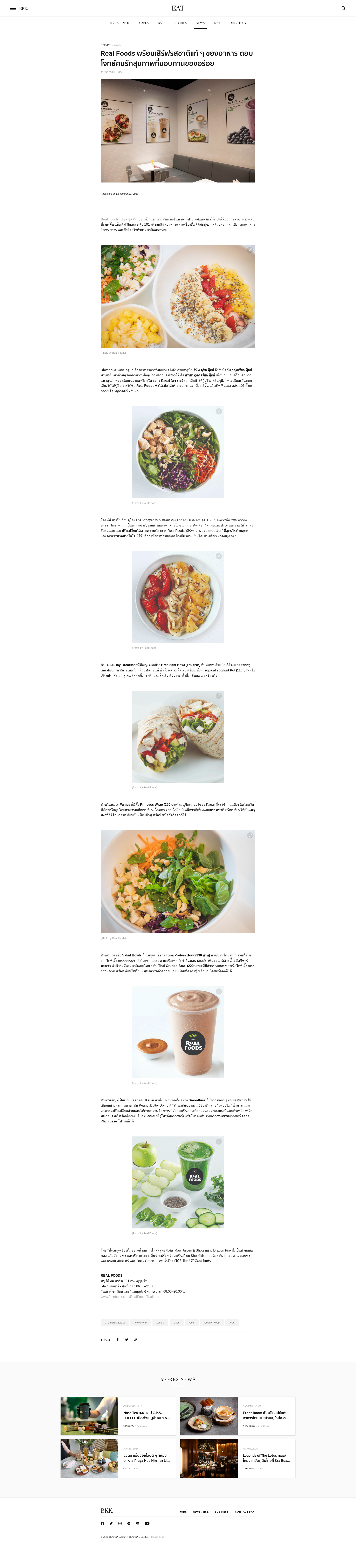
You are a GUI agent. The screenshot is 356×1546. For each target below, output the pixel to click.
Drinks (160, 1322)
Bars (161, 23)
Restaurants (120, 23)
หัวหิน (136, 1468)
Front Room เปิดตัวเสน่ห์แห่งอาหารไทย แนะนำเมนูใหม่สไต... (266, 1415)
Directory (238, 23)
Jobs (183, 1511)
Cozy (176, 1322)
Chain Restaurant (115, 1322)
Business (222, 1511)
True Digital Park (112, 72)
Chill (191, 1322)
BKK (23, 9)
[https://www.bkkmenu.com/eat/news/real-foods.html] (135, 1339)
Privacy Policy (158, 1536)
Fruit (232, 1322)
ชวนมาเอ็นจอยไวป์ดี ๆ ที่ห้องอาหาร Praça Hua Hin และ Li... (146, 1458)
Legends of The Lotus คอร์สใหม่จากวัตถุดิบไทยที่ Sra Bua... (266, 1458)
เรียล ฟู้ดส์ (128, 219)
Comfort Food (212, 1322)
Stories (180, 23)
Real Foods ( (111, 219)
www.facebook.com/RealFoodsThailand (130, 1297)
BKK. (107, 1510)
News (200, 23)
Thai (260, 1468)
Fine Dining (263, 1426)
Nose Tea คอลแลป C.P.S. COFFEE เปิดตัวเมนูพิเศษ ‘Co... (146, 1415)
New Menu (141, 1322)
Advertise (200, 1511)
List (217, 23)
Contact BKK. (245, 1511)
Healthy (117, 45)
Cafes (144, 23)
